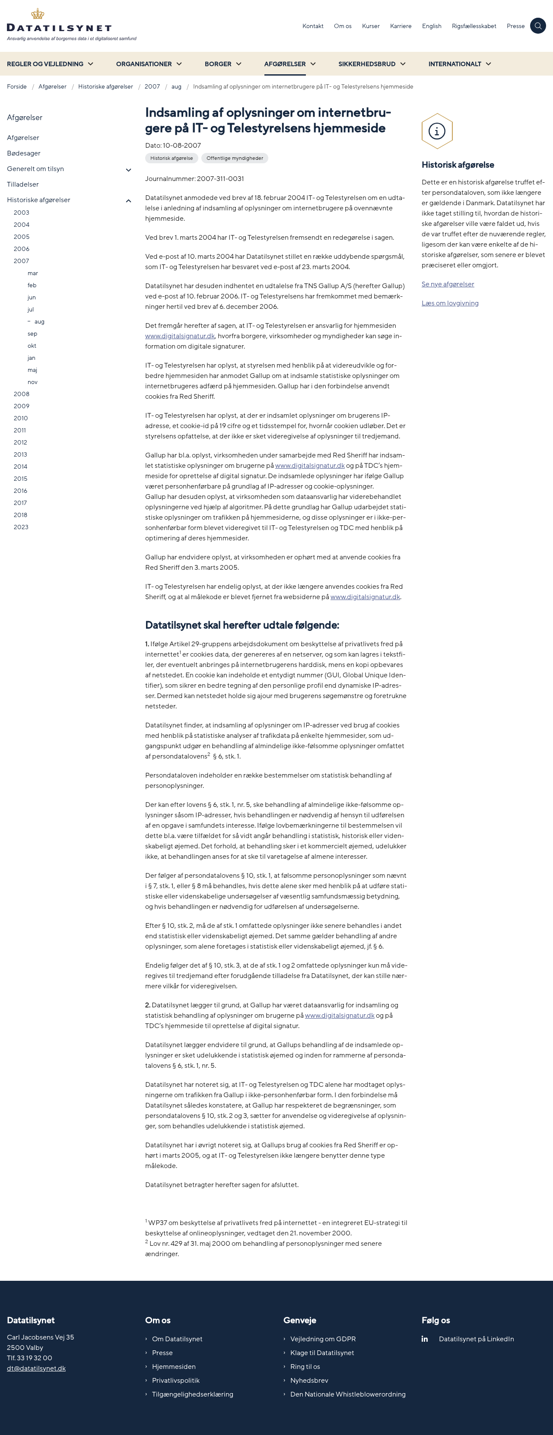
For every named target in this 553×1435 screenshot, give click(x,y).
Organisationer (144, 64)
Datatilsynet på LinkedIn (476, 1339)
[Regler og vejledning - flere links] (89, 63)
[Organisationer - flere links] (178, 63)
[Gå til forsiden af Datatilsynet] (148, 26)
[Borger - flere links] (238, 63)
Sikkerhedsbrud (367, 64)
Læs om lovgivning (450, 303)
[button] (126, 170)
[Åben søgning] (538, 26)
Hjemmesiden (174, 1367)
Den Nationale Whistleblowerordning (348, 1394)
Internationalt (455, 64)
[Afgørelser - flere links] (312, 63)
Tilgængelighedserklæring (192, 1394)
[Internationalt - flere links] (487, 63)
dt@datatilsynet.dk (36, 1368)
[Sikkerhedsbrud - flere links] (402, 63)
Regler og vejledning (45, 64)
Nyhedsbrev (309, 1380)
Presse (162, 1353)
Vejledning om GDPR (323, 1339)
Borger (218, 64)
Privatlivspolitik (176, 1380)
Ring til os (305, 1367)
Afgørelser (285, 64)
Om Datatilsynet (177, 1339)
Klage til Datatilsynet (322, 1353)
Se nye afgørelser (448, 284)
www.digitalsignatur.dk (180, 336)
